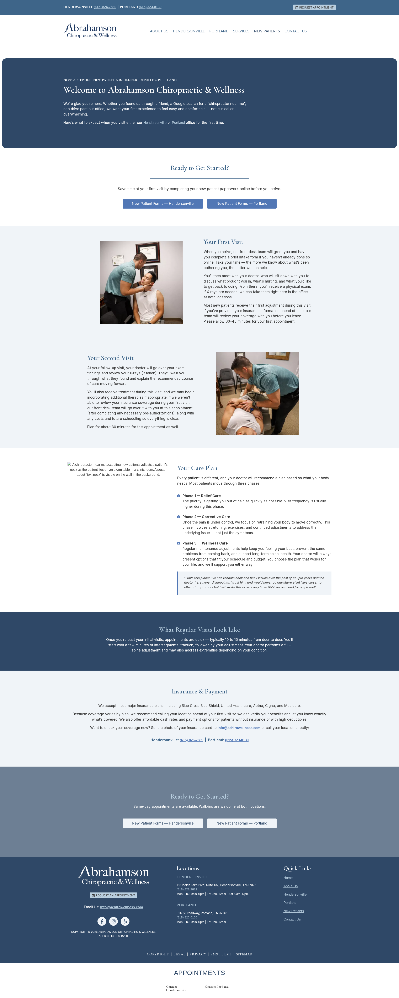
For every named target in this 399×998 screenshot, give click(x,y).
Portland (219, 30)
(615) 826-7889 (105, 7)
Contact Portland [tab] (217, 986)
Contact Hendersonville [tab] (176, 988)
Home (288, 878)
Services (241, 30)
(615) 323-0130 (150, 7)
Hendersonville (189, 30)
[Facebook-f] (101, 921)
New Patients (267, 30)
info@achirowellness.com (121, 907)
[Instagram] (113, 921)
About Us (159, 30)
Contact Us (295, 30)
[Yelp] (125, 921)
